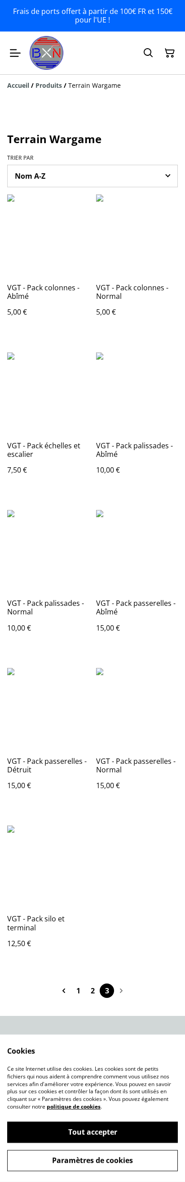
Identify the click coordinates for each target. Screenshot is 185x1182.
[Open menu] (15, 53)
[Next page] (121, 990)
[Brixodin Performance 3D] (46, 53)
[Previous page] (64, 990)
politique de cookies (74, 1106)
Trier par (20, 158)
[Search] (148, 53)
